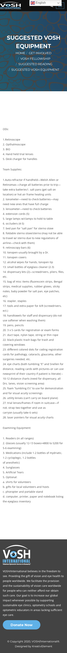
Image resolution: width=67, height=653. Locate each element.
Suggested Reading (35, 64)
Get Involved (40, 53)
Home (20, 53)
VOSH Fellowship (35, 58)
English (40, 2)
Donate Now (22, 625)
